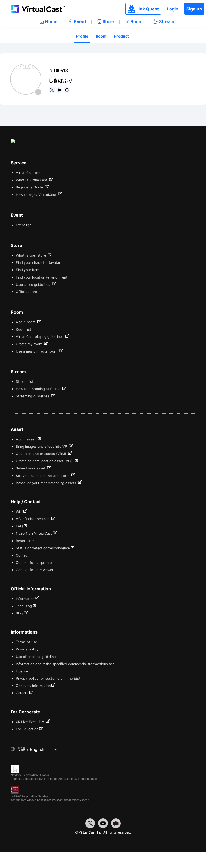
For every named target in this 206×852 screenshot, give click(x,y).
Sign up (194, 9)
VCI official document (33, 519)
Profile (82, 36)
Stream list (24, 382)
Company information (33, 686)
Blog (19, 613)
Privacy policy (27, 649)
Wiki (19, 512)
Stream (166, 21)
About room (26, 322)
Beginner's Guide (30, 187)
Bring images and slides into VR (42, 446)
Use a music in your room (37, 351)
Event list (23, 225)
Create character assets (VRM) (41, 454)
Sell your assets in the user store (43, 476)
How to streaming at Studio (39, 389)
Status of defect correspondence (43, 548)
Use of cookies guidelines (36, 657)
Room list (23, 329)
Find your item (27, 270)
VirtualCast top (28, 173)
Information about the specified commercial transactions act (65, 664)
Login (172, 9)
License (22, 671)
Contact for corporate (34, 563)
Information (25, 599)
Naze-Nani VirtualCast (34, 533)
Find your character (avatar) (39, 263)
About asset (26, 439)
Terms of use (26, 642)
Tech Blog (24, 606)
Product (121, 36)
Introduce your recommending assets (46, 483)
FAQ (19, 526)
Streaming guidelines (33, 396)
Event (80, 21)
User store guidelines (33, 285)
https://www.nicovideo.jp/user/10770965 (59, 90)
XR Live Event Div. (30, 722)
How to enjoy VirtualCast (36, 195)
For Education (27, 729)
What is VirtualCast (32, 180)
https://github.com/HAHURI (67, 90)
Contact (22, 555)
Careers (22, 693)
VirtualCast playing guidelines (40, 337)
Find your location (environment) (42, 277)
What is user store (31, 255)
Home (51, 21)
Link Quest (147, 9)
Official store (26, 292)
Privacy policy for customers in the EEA (48, 678)
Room (136, 21)
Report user (25, 541)
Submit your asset (31, 468)
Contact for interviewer (34, 570)
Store (108, 21)
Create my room (29, 344)
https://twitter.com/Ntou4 (52, 90)
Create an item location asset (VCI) (45, 461)
